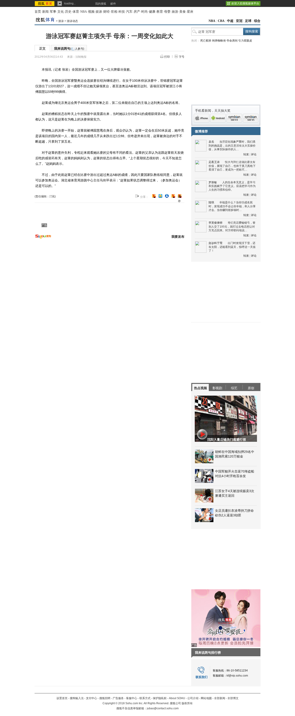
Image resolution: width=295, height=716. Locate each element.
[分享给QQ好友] (160, 196)
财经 (106, 11)
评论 (254, 154)
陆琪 (211, 202)
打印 (167, 56)
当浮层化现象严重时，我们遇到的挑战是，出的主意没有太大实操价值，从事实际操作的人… (232, 145)
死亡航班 (205, 40)
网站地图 (206, 698)
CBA (221, 21)
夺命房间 (232, 40)
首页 (38, 11)
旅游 (175, 11)
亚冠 (239, 21)
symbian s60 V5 (250, 118)
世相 (114, 11)
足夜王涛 (214, 162)
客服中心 (131, 698)
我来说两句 (69, 48)
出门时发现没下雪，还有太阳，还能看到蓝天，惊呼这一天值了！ (232, 246)
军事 (53, 11)
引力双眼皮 (245, 40)
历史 (68, 11)
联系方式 (144, 698)
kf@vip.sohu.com (237, 675)
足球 (248, 21)
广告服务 (118, 698)
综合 (257, 21)
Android (218, 118)
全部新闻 (219, 698)
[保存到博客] (179, 196)
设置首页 (62, 698)
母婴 (167, 11)
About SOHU (177, 698)
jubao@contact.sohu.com (163, 708)
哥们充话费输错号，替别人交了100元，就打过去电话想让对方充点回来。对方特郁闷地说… (232, 226)
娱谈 (99, 11)
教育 (159, 11)
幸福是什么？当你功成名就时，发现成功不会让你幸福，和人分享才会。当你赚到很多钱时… (232, 206)
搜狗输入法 (77, 698)
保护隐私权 (160, 698)
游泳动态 (72, 21)
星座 (190, 11)
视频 (91, 11)
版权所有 (187, 703)
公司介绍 (192, 698)
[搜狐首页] (45, 3)
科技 (121, 11)
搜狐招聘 (104, 698)
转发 (246, 154)
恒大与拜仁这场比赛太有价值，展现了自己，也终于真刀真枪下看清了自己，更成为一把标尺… (232, 165)
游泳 (61, 21)
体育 (76, 11)
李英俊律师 (215, 222)
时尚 (144, 11)
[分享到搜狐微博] (154, 196)
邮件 (113, 3)
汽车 (129, 11)
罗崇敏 (213, 182)
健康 (152, 11)
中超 (230, 21)
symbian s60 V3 (234, 118)
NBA (83, 11)
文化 (60, 11)
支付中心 (91, 698)
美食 (182, 11)
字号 (181, 56)
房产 (137, 11)
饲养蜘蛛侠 (219, 40)
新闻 (45, 11)
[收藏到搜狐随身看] (173, 196)
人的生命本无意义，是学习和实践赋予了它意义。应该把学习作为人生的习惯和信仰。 (232, 186)
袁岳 (211, 141)
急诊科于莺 (215, 243)
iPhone (201, 118)
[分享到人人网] (167, 196)
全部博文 (233, 698)
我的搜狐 (100, 3)
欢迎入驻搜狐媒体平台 (245, 3)
